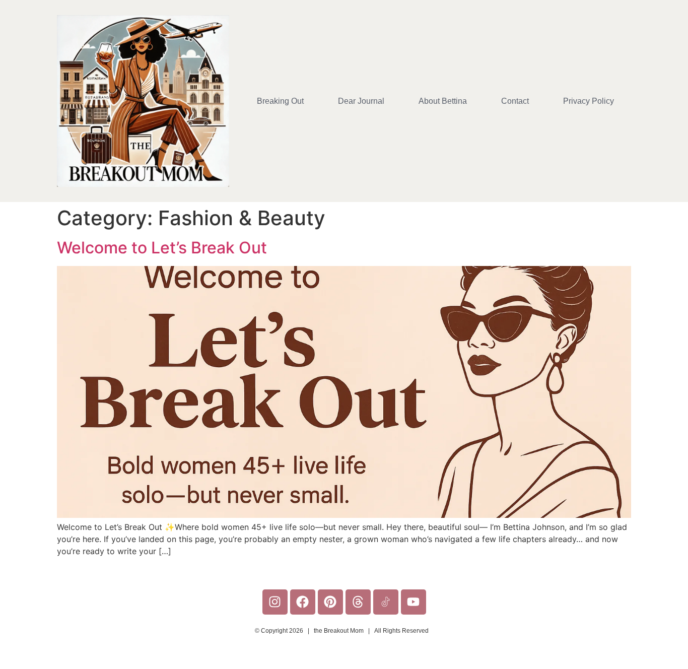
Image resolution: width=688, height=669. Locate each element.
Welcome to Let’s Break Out (162, 247)
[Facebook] (302, 602)
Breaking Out (280, 101)
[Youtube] (413, 602)
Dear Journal (361, 101)
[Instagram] (275, 602)
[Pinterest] (330, 602)
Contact (515, 101)
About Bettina (443, 101)
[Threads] (358, 602)
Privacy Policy (588, 101)
